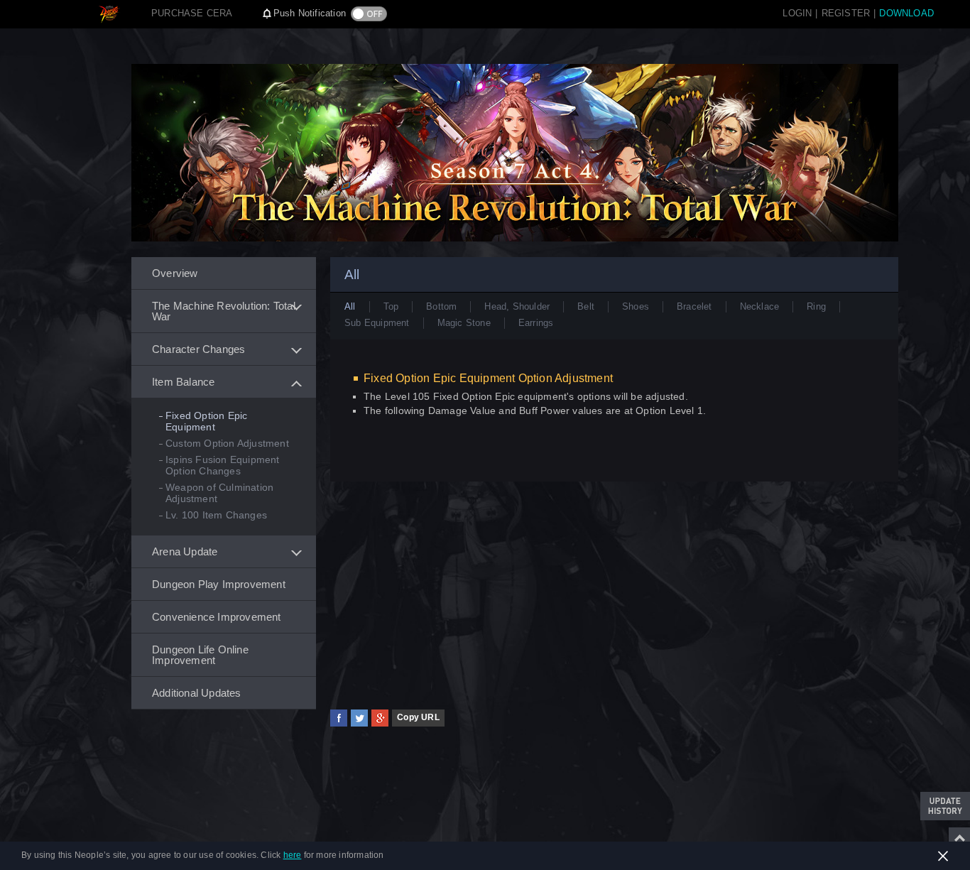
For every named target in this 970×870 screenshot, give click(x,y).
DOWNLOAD (906, 13)
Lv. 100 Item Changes (216, 515)
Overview (175, 273)
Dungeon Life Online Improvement (200, 654)
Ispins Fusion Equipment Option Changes (222, 465)
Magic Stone (464, 322)
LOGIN (797, 13)
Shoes (635, 306)
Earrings (536, 322)
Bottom (441, 306)
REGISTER (846, 13)
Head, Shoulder (517, 306)
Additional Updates (196, 693)
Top (391, 306)
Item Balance (183, 382)
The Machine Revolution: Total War (223, 311)
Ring (816, 306)
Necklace (760, 306)
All (350, 306)
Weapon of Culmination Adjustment (219, 493)
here (292, 855)
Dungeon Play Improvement (218, 584)
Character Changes (198, 349)
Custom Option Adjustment (227, 443)
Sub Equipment (377, 322)
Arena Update (184, 551)
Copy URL (418, 717)
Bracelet (694, 306)
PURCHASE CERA (192, 13)
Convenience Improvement (216, 617)
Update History (945, 806)
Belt (585, 306)
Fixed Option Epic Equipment (206, 421)
